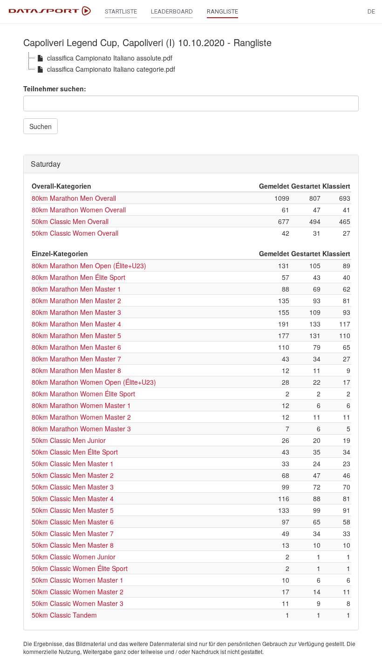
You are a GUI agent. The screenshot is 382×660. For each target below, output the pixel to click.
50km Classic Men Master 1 (73, 463)
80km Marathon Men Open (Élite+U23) (89, 265)
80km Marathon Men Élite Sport (78, 277)
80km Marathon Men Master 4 (76, 323)
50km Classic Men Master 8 (73, 545)
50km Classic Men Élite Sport (75, 451)
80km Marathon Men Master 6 (76, 347)
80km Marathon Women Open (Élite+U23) (94, 382)
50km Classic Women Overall (75, 233)
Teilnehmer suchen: (54, 88)
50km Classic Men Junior (69, 440)
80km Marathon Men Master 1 (76, 288)
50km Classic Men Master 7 (73, 533)
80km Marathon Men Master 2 (76, 300)
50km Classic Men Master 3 (73, 486)
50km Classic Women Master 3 (77, 603)
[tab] (191, 164)
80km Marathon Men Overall (74, 198)
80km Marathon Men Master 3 (76, 312)
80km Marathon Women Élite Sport (83, 393)
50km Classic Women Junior (74, 556)
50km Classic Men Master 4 (73, 498)
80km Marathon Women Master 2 (81, 417)
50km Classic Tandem (64, 614)
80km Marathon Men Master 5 (76, 335)
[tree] (191, 63)
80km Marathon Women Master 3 (81, 428)
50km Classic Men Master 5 (73, 510)
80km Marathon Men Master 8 (76, 370)
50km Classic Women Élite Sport (80, 568)
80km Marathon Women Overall (79, 209)
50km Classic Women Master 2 (77, 591)
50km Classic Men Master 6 (73, 521)
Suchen (40, 126)
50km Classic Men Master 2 (73, 475)
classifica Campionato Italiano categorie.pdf (111, 69)
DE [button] (371, 11)
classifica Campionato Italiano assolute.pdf (109, 57)
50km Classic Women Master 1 (77, 580)
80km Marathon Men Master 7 (76, 358)
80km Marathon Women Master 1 (81, 405)
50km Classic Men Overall (70, 221)
